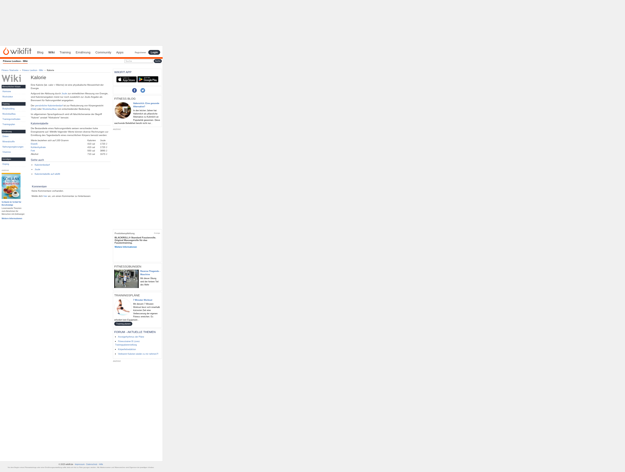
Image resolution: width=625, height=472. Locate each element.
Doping (5, 164)
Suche (128, 61)
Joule (64, 93)
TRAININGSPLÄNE (127, 295)
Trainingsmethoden (11, 119)
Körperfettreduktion (127, 349)
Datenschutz (91, 464)
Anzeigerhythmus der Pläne (131, 337)
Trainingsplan (8, 124)
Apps (120, 52)
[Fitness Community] (17, 50)
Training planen (123, 324)
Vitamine (6, 152)
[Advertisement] (81, 23)
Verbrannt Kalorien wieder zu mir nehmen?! (138, 354)
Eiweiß (34, 143)
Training (65, 52)
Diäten (5, 136)
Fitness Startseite (10, 70)
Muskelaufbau (49, 109)
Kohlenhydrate (38, 147)
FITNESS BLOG (125, 98)
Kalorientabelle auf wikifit (47, 174)
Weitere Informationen (12, 218)
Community (103, 52)
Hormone (6, 91)
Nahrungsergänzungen (12, 147)
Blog (40, 52)
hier (45, 196)
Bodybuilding (8, 108)
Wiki (51, 52)
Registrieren (140, 52)
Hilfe (101, 464)
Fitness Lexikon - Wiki (32, 70)
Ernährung (83, 52)
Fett (33, 150)
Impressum (80, 464)
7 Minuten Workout (142, 300)
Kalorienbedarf (42, 164)
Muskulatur (7, 96)
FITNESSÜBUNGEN (127, 266)
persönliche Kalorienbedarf (49, 105)
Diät (34, 109)
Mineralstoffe (8, 141)
